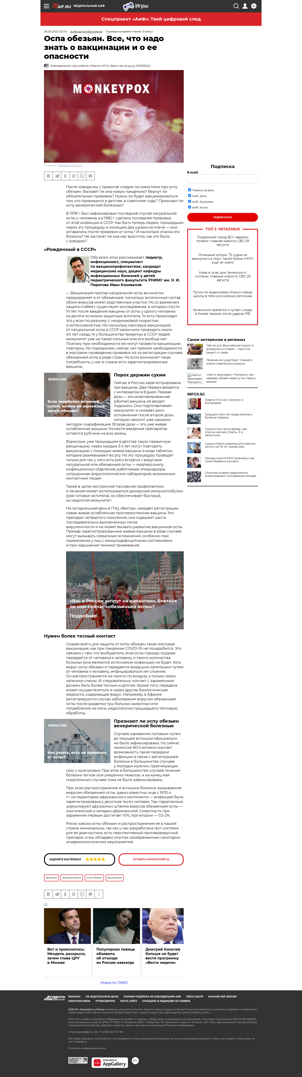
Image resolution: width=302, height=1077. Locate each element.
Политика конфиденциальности (87, 1048)
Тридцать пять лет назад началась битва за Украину (228, 416)
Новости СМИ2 (114, 983)
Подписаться (223, 217)
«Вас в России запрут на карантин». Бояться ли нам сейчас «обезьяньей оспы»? (123, 603)
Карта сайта (128, 1001)
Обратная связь (79, 1001)
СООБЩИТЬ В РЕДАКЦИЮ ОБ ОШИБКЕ (166, 1001)
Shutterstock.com (70, 165)
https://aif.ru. (81, 1041)
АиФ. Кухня (200, 207)
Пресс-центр (194, 996)
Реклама (74, 996)
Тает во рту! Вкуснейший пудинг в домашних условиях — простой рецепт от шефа (229, 349)
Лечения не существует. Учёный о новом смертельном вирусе (229, 361)
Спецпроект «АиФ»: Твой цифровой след (151, 19)
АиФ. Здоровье (202, 201)
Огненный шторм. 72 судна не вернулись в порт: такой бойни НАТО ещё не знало (222, 258)
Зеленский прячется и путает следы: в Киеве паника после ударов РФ (223, 312)
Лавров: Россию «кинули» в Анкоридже (224, 401)
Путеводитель (105, 1001)
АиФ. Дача (199, 196)
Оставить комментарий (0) (151, 859)
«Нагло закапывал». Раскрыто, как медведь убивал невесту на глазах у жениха (231, 378)
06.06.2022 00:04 (55, 31)
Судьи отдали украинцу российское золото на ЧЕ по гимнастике (230, 445)
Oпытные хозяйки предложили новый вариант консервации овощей (230, 474)
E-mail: (192, 172)
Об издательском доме (102, 996)
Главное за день (203, 190)
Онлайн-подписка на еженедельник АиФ (152, 996)
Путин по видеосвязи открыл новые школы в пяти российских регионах (222, 294)
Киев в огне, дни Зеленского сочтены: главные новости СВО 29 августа (222, 276)
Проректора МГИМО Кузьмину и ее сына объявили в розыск (229, 460)
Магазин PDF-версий (222, 996)
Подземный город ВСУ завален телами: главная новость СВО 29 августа (222, 241)
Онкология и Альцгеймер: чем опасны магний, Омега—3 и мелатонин (226, 432)
